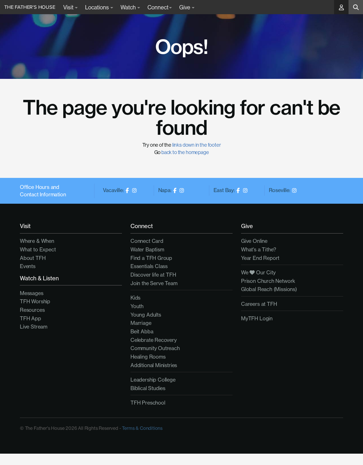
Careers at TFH (259, 304)
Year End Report (260, 258)
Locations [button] (97, 7)
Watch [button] (129, 7)
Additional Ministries (153, 365)
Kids (135, 297)
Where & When (37, 241)
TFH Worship (35, 301)
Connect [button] (157, 7)
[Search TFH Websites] (356, 7)
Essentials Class (149, 266)
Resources (32, 310)
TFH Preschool (147, 402)
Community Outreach (155, 348)
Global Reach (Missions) (269, 289)
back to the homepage (185, 152)
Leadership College (153, 379)
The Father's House (29, 7)
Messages (31, 293)
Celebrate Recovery (153, 340)
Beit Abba (141, 331)
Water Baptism (147, 249)
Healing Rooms (148, 357)
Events (27, 266)
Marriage (140, 323)
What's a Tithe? (258, 249)
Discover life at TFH (153, 275)
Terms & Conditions (142, 428)
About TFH (32, 258)
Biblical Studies (147, 388)
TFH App (30, 318)
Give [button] (185, 7)
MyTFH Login (257, 318)
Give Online (254, 241)
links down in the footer (196, 145)
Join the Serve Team (154, 283)
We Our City (258, 272)
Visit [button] (68, 7)
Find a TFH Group (151, 258)
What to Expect (38, 249)
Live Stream (33, 326)
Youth (136, 306)
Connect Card (146, 241)
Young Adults (145, 315)
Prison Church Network (268, 281)
